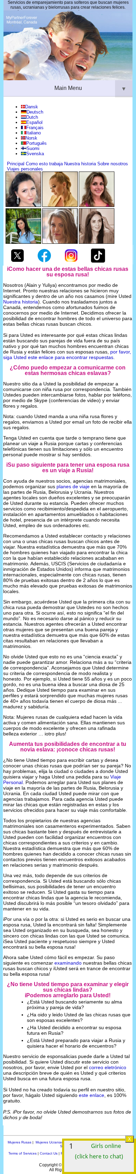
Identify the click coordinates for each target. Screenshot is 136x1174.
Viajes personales (25, 169)
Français (35, 127)
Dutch (32, 117)
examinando (68, 963)
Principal (15, 163)
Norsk (31, 138)
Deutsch (35, 112)
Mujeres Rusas (19, 1142)
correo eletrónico (107, 1067)
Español (34, 122)
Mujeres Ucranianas (51, 1142)
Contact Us (49, 1153)
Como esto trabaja (44, 163)
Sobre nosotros (112, 163)
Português (36, 143)
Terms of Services (22, 1153)
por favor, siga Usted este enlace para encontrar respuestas (67, 354)
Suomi (33, 148)
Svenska (35, 153)
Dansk (31, 106)
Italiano (33, 132)
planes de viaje (73, 486)
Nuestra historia (80, 163)
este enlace (91, 1095)
